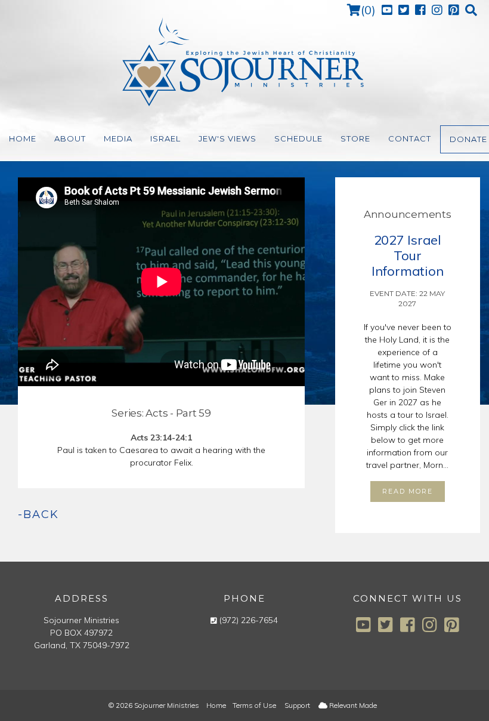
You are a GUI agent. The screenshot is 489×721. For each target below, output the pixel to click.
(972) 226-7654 (248, 620)
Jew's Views (227, 138)
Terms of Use (254, 705)
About (70, 138)
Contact (409, 138)
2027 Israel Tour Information (407, 255)
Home (22, 138)
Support (297, 705)
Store (355, 138)
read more (407, 491)
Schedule (298, 138)
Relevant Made (352, 705)
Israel (165, 138)
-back (38, 514)
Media (118, 138)
